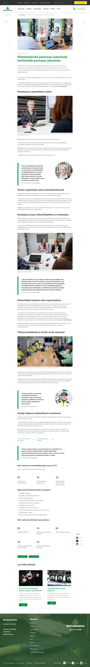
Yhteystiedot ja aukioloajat (44, 2)
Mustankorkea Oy (27, 2)
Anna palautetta (29, 663)
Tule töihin (20, 2)
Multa (58, 9)
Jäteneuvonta (21, 9)
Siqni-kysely (66, 417)
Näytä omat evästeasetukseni (40, 663)
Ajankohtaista (34, 2)
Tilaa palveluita (37, 9)
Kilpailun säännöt (20, 663)
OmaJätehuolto (6, 631)
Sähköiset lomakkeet (8, 634)
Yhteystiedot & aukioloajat (9, 629)
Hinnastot (29, 9)
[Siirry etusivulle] (7, 8)
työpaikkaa (30, 425)
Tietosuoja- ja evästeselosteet (9, 663)
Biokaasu (53, 9)
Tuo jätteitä (46, 9)
